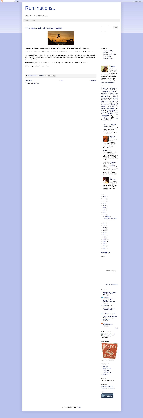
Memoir (113, 101)
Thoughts (105, 116)
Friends (103, 98)
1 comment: (41, 75)
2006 (104, 248)
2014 (104, 230)
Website (26, 20)
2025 (104, 198)
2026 (104, 196)
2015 (104, 228)
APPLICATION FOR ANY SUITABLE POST (109, 125)
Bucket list (104, 93)
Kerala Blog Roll (107, 372)
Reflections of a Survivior (107, 306)
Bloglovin (105, 374)
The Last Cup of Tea (108, 293)
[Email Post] (46, 75)
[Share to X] (52, 76)
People (103, 108)
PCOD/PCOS (112, 106)
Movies (103, 103)
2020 (104, 210)
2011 (104, 237)
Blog (113, 91)
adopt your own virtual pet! (112, 284)
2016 (104, 225)
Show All (116, 328)
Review (103, 112)
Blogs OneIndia (107, 368)
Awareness (106, 91)
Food (114, 96)
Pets (102, 110)
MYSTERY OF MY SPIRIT (110, 292)
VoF (108, 120)
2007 (104, 246)
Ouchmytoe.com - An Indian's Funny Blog (109, 314)
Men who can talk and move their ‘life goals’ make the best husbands (110, 318)
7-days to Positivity (108, 88)
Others (103, 106)
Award (116, 89)
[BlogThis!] (50, 76)
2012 (104, 234)
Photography (111, 110)
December (107, 216)
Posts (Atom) (35, 83)
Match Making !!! (107, 60)
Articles (102, 89)
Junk (104, 99)
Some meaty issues (108, 58)
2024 (104, 201)
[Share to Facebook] (54, 76)
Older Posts (93, 80)
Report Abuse (105, 252)
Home (33, 20)
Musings (110, 103)
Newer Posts (29, 80)
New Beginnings (112, 178)
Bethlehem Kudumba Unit (109, 301)
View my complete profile (107, 82)
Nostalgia (112, 104)
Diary (113, 94)
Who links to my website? (108, 388)
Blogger (79, 407)
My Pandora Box (107, 56)
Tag (108, 112)
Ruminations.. (40, 8)
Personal (110, 108)
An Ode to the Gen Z (108, 324)
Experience (104, 96)
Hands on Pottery (112, 137)
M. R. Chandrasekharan (111, 99)
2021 (104, 207)
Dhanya (113, 66)
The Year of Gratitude (109, 113)
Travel (106, 118)
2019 (104, 212)
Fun (108, 98)
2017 (104, 223)
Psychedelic (106, 323)
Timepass (116, 115)
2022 (104, 205)
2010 (104, 239)
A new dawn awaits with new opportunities (43, 28)
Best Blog (105, 366)
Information (115, 98)
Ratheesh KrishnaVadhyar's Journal (108, 299)
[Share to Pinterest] (55, 76)
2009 (104, 241)
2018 (104, 214)
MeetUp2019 (104, 101)
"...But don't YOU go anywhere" (108, 51)
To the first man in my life (109, 54)
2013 (104, 232)
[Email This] (49, 76)
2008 (104, 243)
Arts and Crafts (109, 89)
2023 (104, 203)
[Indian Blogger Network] (107, 398)
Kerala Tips (106, 370)
